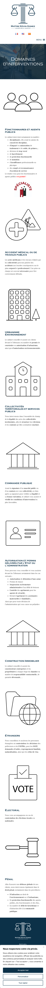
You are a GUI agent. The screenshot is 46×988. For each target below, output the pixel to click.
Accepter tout (23, 970)
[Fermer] (43, 947)
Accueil (23, 944)
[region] (23, 966)
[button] (39, 39)
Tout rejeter (23, 983)
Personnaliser (23, 977)
